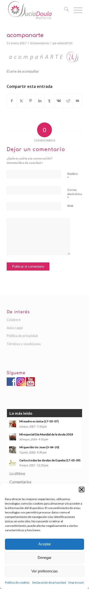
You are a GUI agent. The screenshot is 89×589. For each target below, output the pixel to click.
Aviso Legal (15, 328)
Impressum (76, 582)
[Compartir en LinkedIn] (39, 100)
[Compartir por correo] (77, 100)
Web (70, 205)
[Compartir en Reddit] (68, 100)
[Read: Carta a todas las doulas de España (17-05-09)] (12, 462)
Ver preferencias (44, 571)
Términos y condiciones (24, 344)
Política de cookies (17, 582)
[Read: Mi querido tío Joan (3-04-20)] (12, 449)
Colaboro (14, 320)
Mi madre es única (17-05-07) (39, 421)
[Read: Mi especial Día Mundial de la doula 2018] (12, 436)
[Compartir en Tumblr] (49, 100)
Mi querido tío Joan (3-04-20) (39, 447)
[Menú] (75, 10)
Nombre (72, 176)
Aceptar (44, 544)
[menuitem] (64, 10)
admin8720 (64, 43)
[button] (81, 489)
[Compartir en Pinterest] (30, 100)
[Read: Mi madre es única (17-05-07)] (12, 423)
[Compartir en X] (21, 100)
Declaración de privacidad (49, 582)
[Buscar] (64, 10)
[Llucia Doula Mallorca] (37, 10)
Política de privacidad (22, 336)
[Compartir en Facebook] (11, 100)
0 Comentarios (39, 43)
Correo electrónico (74, 194)
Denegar (44, 557)
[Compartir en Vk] (58, 100)
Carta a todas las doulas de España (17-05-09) (49, 460)
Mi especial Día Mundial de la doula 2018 (46, 434)
